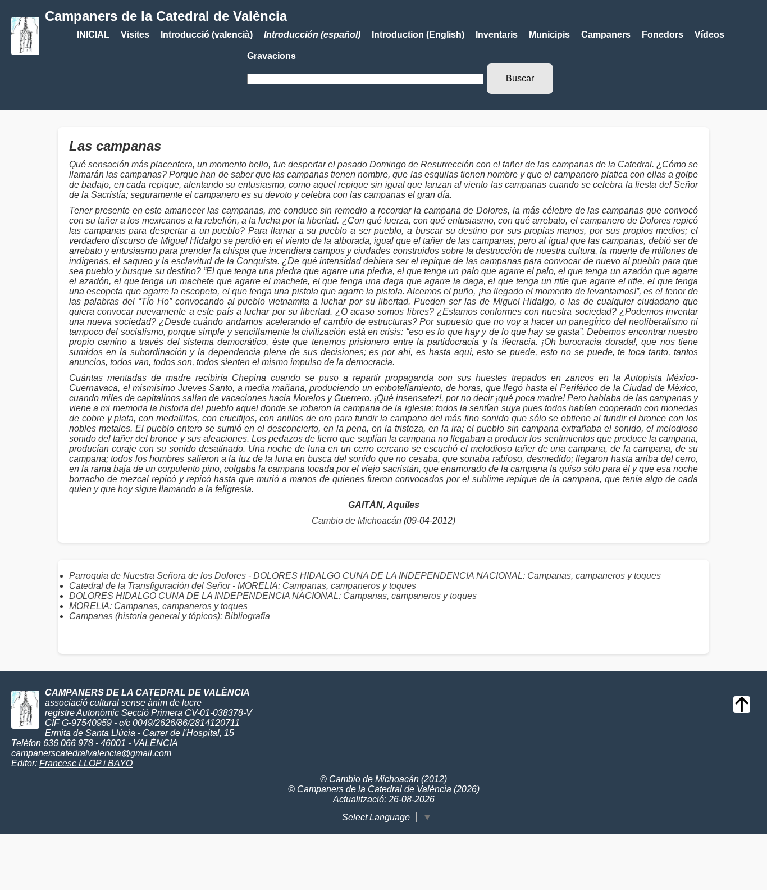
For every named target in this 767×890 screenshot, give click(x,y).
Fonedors (662, 34)
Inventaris (497, 34)
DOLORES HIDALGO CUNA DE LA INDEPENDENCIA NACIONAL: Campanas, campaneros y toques (273, 596)
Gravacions (271, 56)
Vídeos (709, 34)
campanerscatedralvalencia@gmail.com (91, 753)
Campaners (606, 34)
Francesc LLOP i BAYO (86, 763)
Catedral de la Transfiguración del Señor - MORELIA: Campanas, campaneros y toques (242, 586)
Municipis (549, 34)
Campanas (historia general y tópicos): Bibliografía (169, 616)
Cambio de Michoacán (356, 520)
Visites (135, 34)
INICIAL (93, 34)
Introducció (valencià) (207, 34)
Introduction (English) (418, 34)
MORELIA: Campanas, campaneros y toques (158, 606)
